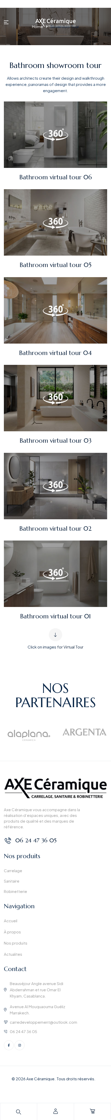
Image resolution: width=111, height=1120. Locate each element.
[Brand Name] (29, 735)
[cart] (92, 1111)
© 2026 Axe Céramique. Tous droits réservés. (54, 1078)
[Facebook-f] (9, 1045)
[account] (55, 1111)
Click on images (42, 646)
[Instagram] (19, 1045)
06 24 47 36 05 (36, 840)
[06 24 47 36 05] (8, 841)
